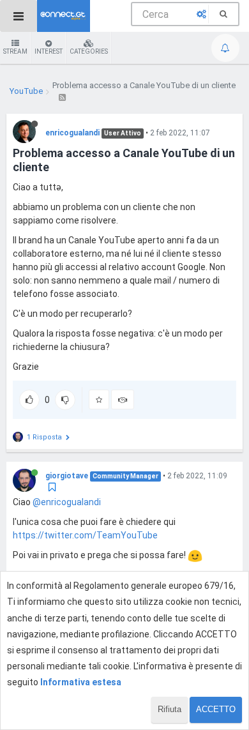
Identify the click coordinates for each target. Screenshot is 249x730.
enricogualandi (72, 132)
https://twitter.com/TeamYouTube (85, 535)
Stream (15, 51)
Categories (89, 51)
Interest (48, 51)
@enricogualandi (67, 502)
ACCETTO (216, 709)
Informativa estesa (80, 682)
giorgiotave (66, 475)
